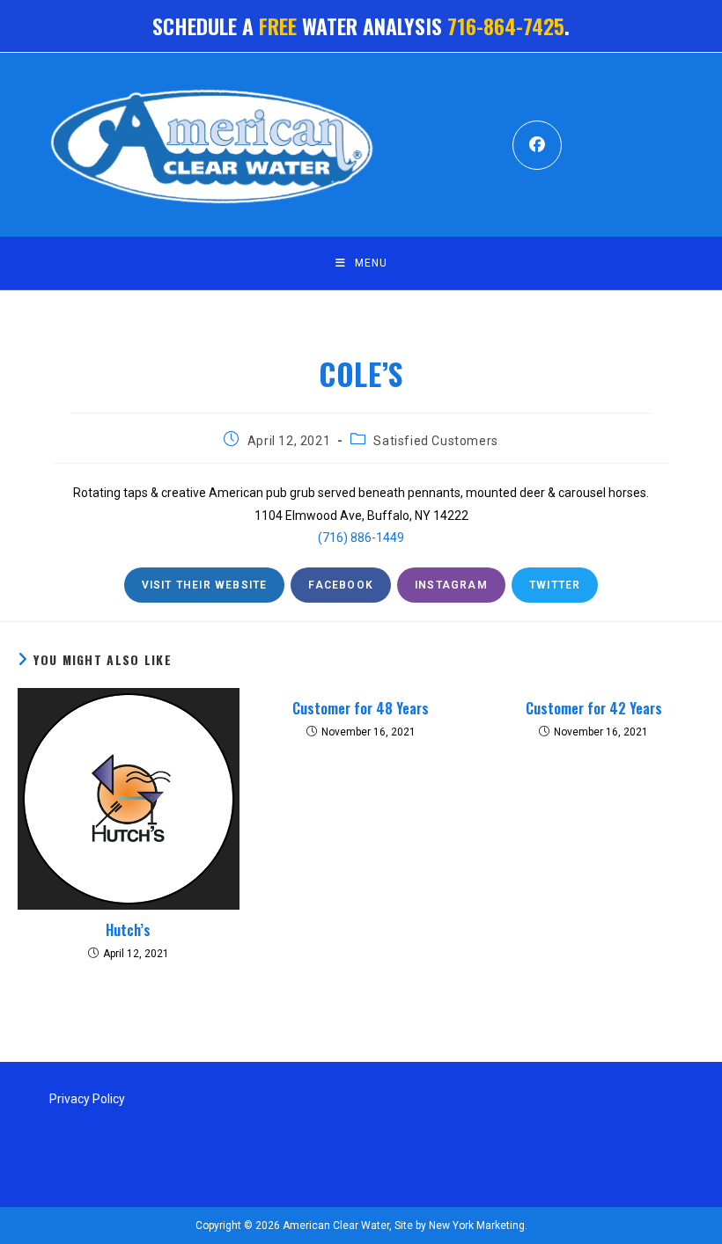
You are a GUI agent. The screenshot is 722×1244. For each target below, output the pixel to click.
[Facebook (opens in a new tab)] (537, 145)
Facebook (340, 585)
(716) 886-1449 (361, 538)
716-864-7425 (505, 25)
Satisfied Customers (435, 441)
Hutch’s (128, 930)
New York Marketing (475, 1225)
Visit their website (205, 585)
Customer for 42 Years (594, 708)
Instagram (451, 585)
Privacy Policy (87, 1099)
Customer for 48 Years (360, 708)
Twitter (554, 585)
